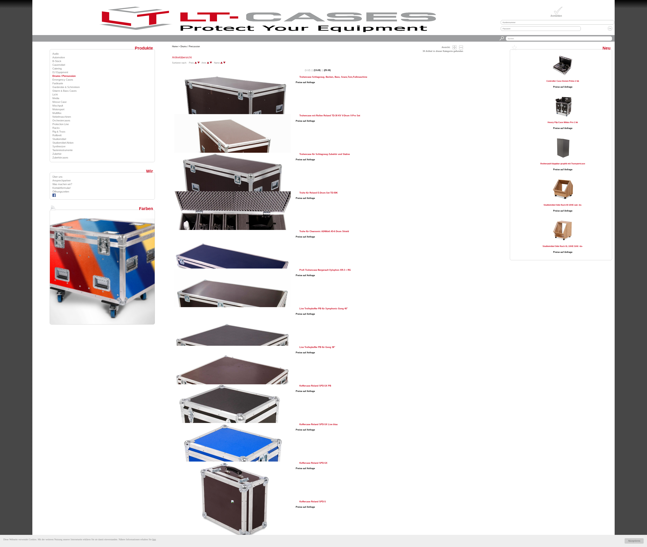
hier (154, 539)
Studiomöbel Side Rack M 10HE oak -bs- (563, 205)
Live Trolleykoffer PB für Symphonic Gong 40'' (323, 308)
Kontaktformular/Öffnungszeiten (61, 189)
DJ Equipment (60, 72)
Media (55, 98)
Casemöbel (58, 64)
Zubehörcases (60, 157)
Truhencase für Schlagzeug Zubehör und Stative (324, 154)
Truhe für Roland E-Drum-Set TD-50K (318, 192)
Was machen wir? (62, 184)
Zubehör (56, 153)
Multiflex (56, 113)
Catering (57, 68)
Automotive (58, 57)
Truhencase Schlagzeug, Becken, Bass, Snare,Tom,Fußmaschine (333, 77)
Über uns (57, 176)
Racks (56, 127)
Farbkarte (57, 83)
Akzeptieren (634, 541)
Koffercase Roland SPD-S (312, 501)
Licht (55, 94)
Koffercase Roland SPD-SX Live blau (318, 424)
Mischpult (57, 105)
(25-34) (327, 70)
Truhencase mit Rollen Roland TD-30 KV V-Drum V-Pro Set (329, 115)
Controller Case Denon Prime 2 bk (562, 81)
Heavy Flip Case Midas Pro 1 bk (563, 122)
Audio (55, 53)
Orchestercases (61, 120)
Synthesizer (59, 146)
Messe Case (59, 101)
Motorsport (58, 109)
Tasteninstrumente (62, 150)
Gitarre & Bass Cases (64, 90)
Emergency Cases (62, 79)
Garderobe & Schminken (66, 87)
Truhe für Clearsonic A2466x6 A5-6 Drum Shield (324, 231)
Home (175, 46)
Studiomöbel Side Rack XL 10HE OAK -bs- (563, 246)
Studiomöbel (59, 139)
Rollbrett (56, 135)
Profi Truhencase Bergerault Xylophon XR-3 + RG (325, 270)
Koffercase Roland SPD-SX (313, 463)
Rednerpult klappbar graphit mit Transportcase (562, 163)
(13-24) (317, 70)
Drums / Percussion (64, 76)
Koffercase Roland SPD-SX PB (315, 386)
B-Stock (56, 61)
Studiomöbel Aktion (62, 142)
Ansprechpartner (61, 180)
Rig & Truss (58, 131)
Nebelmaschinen (61, 116)
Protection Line (60, 124)
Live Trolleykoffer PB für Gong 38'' (317, 347)
